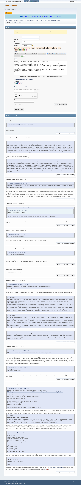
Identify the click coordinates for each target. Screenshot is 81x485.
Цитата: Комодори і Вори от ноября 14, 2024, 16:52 (21, 124)
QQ (59, 133)
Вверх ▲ (75, 481)
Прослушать (16, 86)
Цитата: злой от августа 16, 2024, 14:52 (18, 183)
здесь (42, 16)
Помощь (70, 481)
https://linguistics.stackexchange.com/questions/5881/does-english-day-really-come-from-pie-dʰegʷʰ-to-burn (35, 391)
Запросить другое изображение (27, 86)
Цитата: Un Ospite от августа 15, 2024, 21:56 (19, 208)
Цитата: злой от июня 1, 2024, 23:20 (18, 210)
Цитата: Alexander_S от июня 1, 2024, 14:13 (19, 284)
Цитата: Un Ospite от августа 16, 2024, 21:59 (19, 142)
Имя (15, 36)
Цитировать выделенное (68, 133)
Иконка (16, 45)
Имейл (16, 39)
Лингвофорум (11, 5)
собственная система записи (57, 467)
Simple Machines (14, 481)
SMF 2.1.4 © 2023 (7, 481)
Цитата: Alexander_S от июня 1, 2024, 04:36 (19, 388)
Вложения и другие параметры (24, 79)
